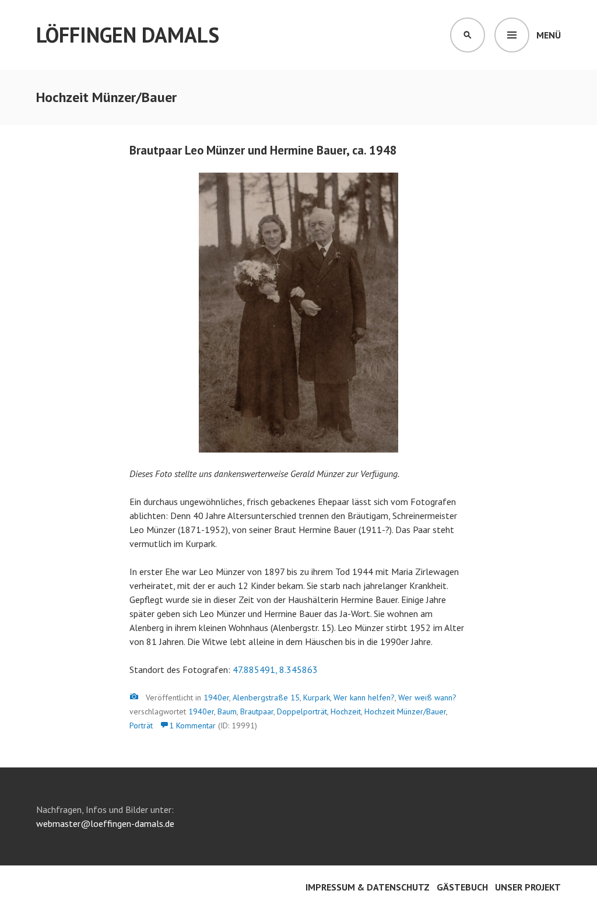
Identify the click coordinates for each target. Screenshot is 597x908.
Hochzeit (346, 711)
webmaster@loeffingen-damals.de (105, 823)
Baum (227, 711)
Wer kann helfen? (364, 697)
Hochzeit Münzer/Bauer (405, 711)
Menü (548, 35)
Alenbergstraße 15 (266, 697)
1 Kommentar (192, 725)
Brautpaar (256, 711)
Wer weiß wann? (427, 697)
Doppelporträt (302, 711)
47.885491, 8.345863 (275, 669)
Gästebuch (462, 887)
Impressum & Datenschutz (367, 887)
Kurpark (316, 697)
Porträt (141, 725)
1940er (216, 697)
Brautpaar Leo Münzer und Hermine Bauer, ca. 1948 (263, 150)
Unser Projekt (528, 887)
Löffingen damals (127, 34)
